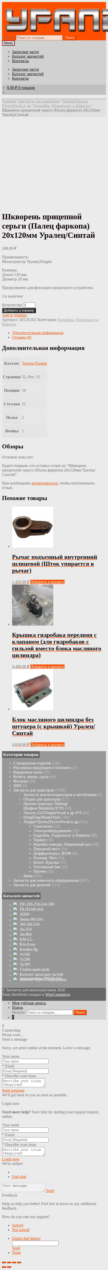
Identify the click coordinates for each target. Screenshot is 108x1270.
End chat (19, 1177)
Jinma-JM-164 (31, 919)
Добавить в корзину (19, 310)
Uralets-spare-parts (34, 969)
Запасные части (25, 52)
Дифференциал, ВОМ (52, 853)
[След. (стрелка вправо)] (9, 1267)
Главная (9, 101)
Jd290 (24, 914)
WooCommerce (57, 994)
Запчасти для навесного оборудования (46, 880)
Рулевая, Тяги (45, 858)
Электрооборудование (52, 831)
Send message (13, 1090)
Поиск (17, 1007)
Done (16, 1252)
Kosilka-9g (28, 949)
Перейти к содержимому (61, 4)
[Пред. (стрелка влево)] (4, 1267)
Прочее (39, 871)
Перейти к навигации (20, 4)
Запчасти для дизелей (31, 885)
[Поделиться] (9, 1262)
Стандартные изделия (32, 763)
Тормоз (39, 840)
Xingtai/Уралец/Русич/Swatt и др (50, 822)
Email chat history (26, 1238)
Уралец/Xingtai (34, 363)
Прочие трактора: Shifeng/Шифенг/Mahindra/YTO (45, 806)
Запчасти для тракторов (39, 101)
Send (50, 1191)
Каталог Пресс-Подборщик (43, 980)
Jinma (28, 876)
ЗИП (17, 786)
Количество (12, 305)
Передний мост (46, 849)
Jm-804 (26, 934)
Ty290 (25, 959)
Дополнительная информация (37, 333)
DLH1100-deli (31, 909)
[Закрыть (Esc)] (4, 1262)
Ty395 (25, 964)
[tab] (59, 333)
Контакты (20, 61)
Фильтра (20, 781)
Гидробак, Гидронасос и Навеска (62, 106)
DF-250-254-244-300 (37, 904)
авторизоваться (44, 483)
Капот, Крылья (46, 862)
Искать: (8, 37)
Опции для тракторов (42, 799)
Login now (11, 1159)
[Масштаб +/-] (19, 1262)
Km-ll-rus (27, 944)
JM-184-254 (29, 924)
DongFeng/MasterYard (41, 817)
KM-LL (26, 939)
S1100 (25, 954)
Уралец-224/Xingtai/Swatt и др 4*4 (52, 813)
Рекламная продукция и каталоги (42, 767)
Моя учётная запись (29, 1003)
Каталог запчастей (28, 56)
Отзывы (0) (21, 337)
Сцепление (42, 826)
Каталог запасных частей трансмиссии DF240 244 (41, 976)
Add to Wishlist (14, 315)
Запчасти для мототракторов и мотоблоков (60, 795)
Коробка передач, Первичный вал (62, 844)
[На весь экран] (14, 1262)
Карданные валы (27, 772)
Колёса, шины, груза (30, 776)
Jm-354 (26, 929)
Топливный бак (46, 867)
